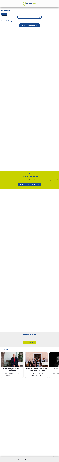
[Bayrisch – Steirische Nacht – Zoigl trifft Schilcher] (36, 363)
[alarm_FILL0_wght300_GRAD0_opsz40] (29, 173)
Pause (4, 14)
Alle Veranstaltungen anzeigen (29, 25)
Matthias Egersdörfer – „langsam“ (12, 370)
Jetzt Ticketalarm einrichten (29, 184)
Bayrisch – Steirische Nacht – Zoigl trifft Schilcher (36, 370)
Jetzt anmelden (29, 342)
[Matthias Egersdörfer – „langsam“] (12, 363)
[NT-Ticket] (29, 4)
